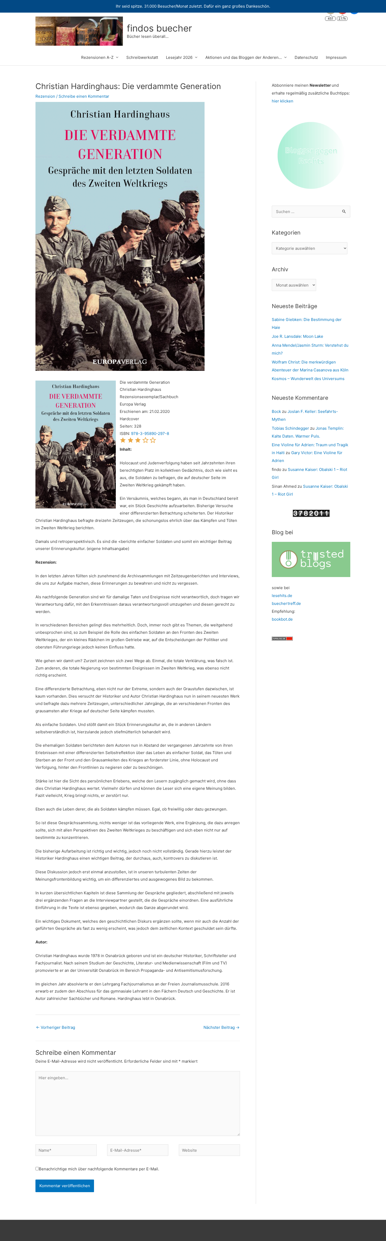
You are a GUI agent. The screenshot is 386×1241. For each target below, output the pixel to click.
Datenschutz (306, 57)
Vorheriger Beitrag (55, 1027)
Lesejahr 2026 (179, 57)
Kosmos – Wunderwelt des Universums (308, 378)
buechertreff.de (286, 603)
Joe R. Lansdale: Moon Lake (297, 336)
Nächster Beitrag (221, 1027)
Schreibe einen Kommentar (84, 96)
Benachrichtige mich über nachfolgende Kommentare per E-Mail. (99, 1168)
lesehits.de (282, 595)
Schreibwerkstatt (142, 57)
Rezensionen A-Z (97, 57)
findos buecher (159, 28)
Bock (276, 411)
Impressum (336, 57)
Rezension (45, 96)
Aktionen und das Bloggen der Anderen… (243, 57)
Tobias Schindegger (290, 428)
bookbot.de (282, 619)
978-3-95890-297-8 (150, 433)
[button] (123, 441)
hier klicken (282, 100)
